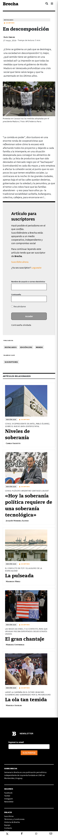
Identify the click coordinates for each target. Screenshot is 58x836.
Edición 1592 (26, 347)
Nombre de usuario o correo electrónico (28, 281)
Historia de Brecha (12, 822)
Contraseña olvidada (21, 324)
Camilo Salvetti (13, 443)
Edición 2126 (11, 419)
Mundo (39, 347)
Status (7, 831)
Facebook (8, 792)
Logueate (36, 267)
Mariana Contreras (15, 644)
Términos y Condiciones (14, 819)
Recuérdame (19, 306)
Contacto (8, 828)
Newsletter (9, 801)
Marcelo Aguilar (14, 705)
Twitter (7, 795)
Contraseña (16, 294)
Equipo (7, 825)
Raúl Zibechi (9, 37)
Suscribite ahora (19, 261)
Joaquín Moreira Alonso (17, 520)
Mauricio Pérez (13, 581)
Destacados (8, 20)
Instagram (8, 798)
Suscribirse (9, 816)
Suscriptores (11, 362)
